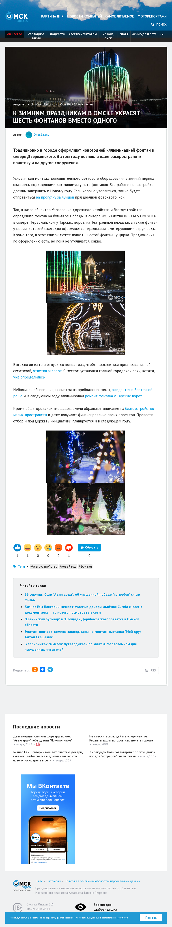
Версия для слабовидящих (105, 907)
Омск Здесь (16, 17)
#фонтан (85, 566)
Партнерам (54, 881)
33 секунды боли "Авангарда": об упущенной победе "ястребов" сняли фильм (122, 754)
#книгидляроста (144, 34)
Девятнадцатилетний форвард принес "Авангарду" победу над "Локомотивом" (42, 738)
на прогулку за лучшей (55, 197)
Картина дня (52, 16)
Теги (21, 566)
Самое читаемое (119, 16)
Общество (14, 34)
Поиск (161, 24)
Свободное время (36, 36)
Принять (151, 918)
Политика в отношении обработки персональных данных (102, 881)
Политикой (122, 917)
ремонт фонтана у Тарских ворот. (114, 396)
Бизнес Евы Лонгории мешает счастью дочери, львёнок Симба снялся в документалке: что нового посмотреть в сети (47, 756)
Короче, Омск (108, 36)
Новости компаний (84, 16)
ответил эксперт (47, 370)
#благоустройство (43, 566)
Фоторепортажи (152, 16)
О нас (39, 881)
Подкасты (57, 34)
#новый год (68, 566)
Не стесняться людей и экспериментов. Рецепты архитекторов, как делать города (121, 738)
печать (89, 104)
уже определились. (29, 377)
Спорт (124, 34)
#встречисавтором (83, 34)
